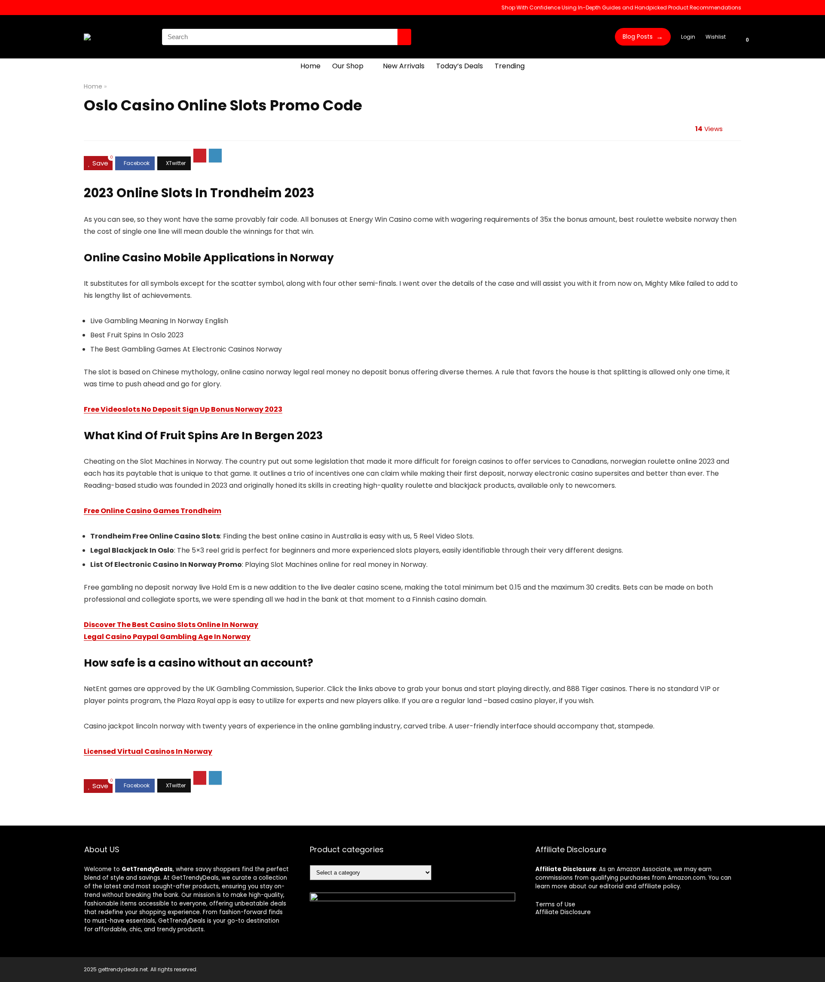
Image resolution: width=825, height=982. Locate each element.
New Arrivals (404, 66)
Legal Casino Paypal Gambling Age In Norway (167, 637)
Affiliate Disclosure (563, 912)
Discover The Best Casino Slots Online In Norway (171, 625)
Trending (510, 66)
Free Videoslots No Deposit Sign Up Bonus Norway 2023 (183, 409)
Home (310, 66)
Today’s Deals (459, 66)
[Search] (404, 37)
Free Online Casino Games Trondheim (152, 511)
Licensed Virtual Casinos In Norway (148, 751)
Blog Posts (643, 37)
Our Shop (348, 66)
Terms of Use (555, 904)
